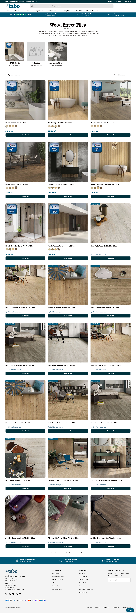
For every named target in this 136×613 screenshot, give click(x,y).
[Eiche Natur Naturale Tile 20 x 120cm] (68, 285)
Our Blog (81, 586)
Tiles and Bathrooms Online (15, 607)
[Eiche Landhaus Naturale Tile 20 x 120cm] (25, 285)
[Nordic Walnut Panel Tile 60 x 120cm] (68, 223)
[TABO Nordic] (14, 51)
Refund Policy (97, 607)
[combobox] (71, 6)
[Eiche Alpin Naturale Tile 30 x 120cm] (68, 343)
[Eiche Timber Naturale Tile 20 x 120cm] (25, 343)
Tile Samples (90, 11)
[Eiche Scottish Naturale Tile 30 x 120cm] (68, 400)
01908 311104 (19, 576)
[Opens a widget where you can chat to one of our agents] (130, 610)
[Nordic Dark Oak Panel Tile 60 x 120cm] (25, 223)
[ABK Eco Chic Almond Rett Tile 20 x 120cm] (68, 515)
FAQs (53, 583)
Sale (98, 11)
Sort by (7, 75)
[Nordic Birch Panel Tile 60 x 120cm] (68, 162)
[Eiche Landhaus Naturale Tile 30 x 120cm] (111, 343)
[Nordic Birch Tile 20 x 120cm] (25, 100)
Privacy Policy (89, 607)
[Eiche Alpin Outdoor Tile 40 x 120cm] (25, 458)
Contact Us (128, 1)
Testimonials (83, 592)
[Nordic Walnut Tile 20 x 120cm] (25, 162)
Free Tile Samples (57, 589)
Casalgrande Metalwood (57, 63)
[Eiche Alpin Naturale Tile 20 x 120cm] (111, 223)
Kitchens (27, 11)
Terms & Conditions (126, 607)
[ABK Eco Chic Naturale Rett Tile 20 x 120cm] (111, 458)
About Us (79, 11)
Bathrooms (16, 11)
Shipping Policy (106, 607)
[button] (129, 6)
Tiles (7, 11)
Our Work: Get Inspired (86, 589)
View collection (35, 66)
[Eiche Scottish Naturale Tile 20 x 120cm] (111, 285)
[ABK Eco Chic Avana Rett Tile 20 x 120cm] (25, 515)
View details (25, 135)
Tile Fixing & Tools (66, 11)
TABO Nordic (15, 63)
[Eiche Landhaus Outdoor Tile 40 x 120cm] (68, 458)
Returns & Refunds (57, 580)
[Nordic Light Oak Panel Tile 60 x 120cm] (111, 162)
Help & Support (118, 1)
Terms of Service (115, 607)
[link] (54, 553)
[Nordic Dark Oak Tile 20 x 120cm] (111, 100)
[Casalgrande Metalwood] (57, 51)
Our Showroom (83, 576)
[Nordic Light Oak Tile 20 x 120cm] (68, 100)
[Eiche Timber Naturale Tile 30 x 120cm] (111, 400)
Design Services (39, 11)
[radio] (6, 126)
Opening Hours (83, 580)
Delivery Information (58, 576)
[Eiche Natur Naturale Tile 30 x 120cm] (25, 400)
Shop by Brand (51, 11)
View (115, 75)
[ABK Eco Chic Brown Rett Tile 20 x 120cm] (111, 515)
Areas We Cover (84, 583)
